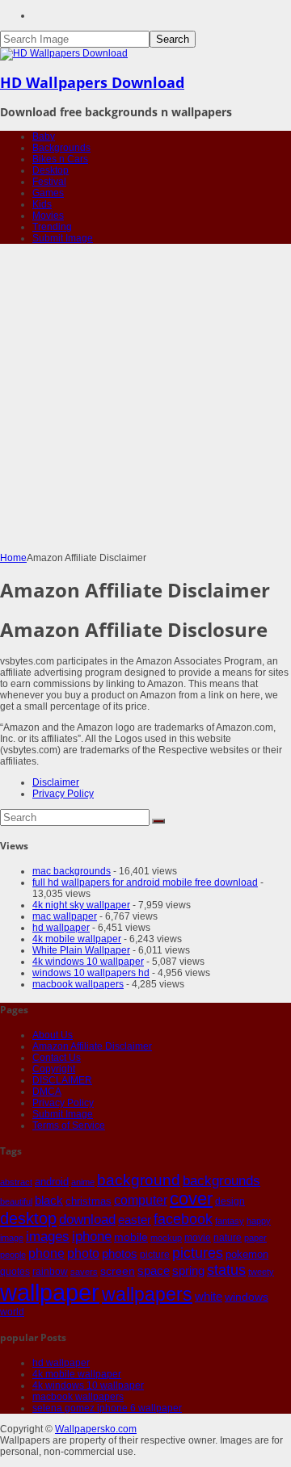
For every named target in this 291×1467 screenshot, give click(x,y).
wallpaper (49, 1292)
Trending (52, 227)
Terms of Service (68, 1125)
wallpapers (147, 1294)
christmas (88, 1201)
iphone (92, 1236)
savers (84, 1271)
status (226, 1270)
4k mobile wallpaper (76, 939)
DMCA (46, 1091)
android (52, 1182)
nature (227, 1237)
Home (13, 558)
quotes (15, 1271)
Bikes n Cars (60, 159)
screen (117, 1270)
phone (46, 1253)
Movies (48, 215)
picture (155, 1254)
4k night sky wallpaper (81, 905)
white (208, 1296)
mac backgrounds (71, 871)
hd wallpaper (61, 927)
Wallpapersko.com (96, 1429)
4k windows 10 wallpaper (88, 961)
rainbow (50, 1271)
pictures (197, 1253)
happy (259, 1221)
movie (197, 1237)
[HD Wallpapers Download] (64, 53)
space (153, 1270)
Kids (42, 204)
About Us (52, 1035)
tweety (261, 1271)
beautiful (16, 1201)
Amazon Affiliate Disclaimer (92, 1046)
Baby (43, 136)
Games (48, 193)
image (11, 1238)
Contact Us (56, 1057)
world (12, 1312)
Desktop (50, 170)
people (13, 1255)
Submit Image (62, 238)
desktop (28, 1218)
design (230, 1201)
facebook (183, 1218)
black (49, 1200)
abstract (16, 1182)
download (87, 1219)
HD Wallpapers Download (92, 82)
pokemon (247, 1254)
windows (246, 1296)
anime (83, 1182)
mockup (166, 1238)
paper (255, 1238)
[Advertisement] (145, 399)
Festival (49, 181)
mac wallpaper (64, 916)
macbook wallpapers (78, 984)
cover (191, 1199)
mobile (131, 1236)
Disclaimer (55, 782)
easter (134, 1219)
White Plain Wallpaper (81, 950)
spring (188, 1270)
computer (140, 1200)
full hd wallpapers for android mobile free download (145, 882)
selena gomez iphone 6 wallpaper (107, 1408)
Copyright (53, 1069)
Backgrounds (61, 147)
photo (83, 1253)
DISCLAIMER (62, 1080)
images (48, 1236)
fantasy (229, 1221)
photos (119, 1253)
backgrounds (221, 1180)
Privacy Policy (63, 793)
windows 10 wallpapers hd (91, 973)
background (138, 1179)
